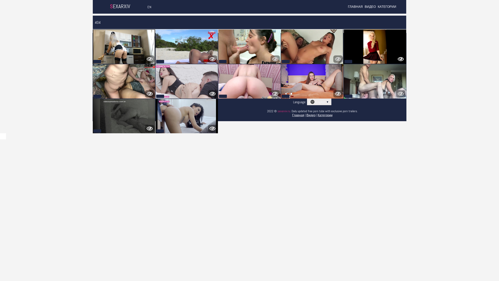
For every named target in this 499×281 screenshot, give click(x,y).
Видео (370, 7)
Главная (355, 7)
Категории (387, 7)
